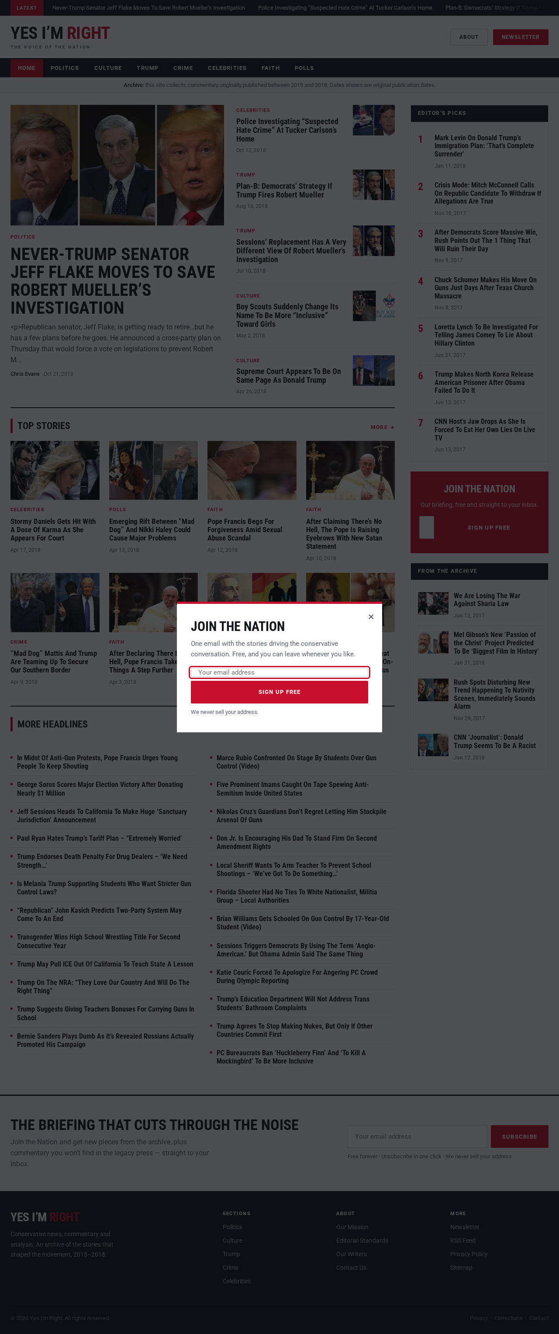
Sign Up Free (280, 692)
